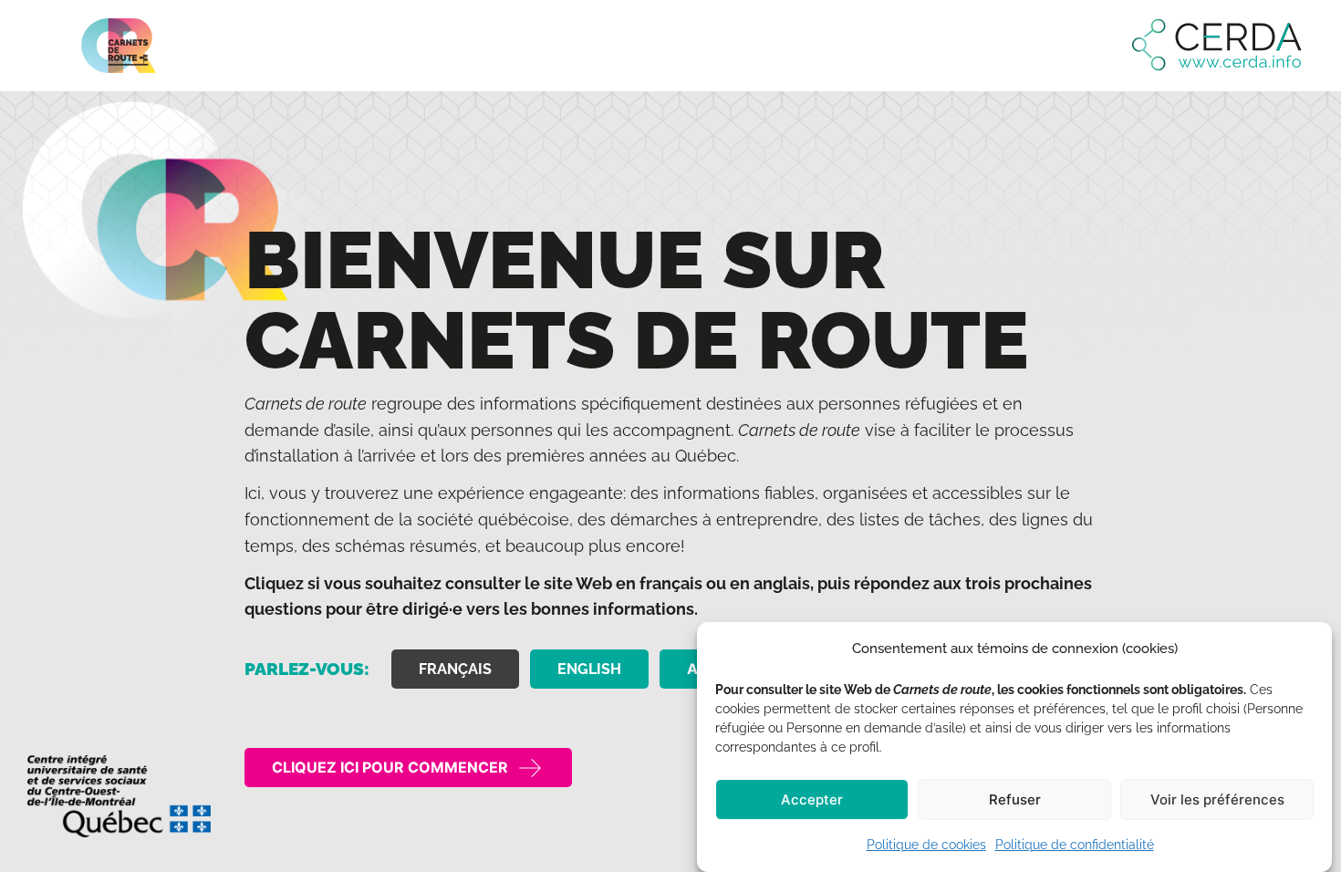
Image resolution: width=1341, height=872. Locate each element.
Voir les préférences (1217, 800)
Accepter (812, 800)
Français (455, 669)
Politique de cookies (926, 844)
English (589, 669)
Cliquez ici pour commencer (390, 767)
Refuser (1015, 800)
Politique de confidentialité (1074, 844)
